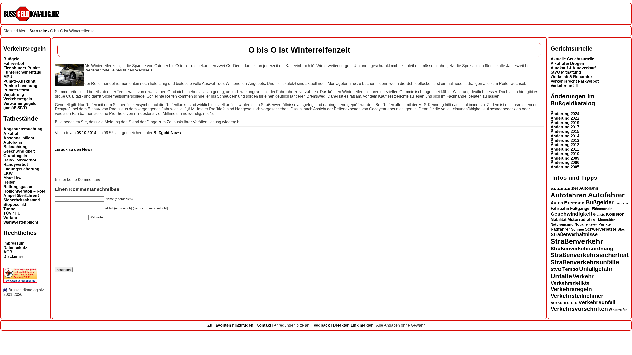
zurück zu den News (74, 149)
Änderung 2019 (565, 123)
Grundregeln (15, 156)
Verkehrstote (564, 302)
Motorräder (606, 220)
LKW (8, 173)
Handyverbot (15, 164)
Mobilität (558, 219)
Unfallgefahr (595, 269)
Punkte (604, 224)
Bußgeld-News (167, 133)
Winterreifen (618, 310)
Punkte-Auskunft (19, 81)
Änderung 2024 (565, 114)
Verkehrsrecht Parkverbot (575, 81)
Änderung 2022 (565, 118)
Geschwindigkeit (19, 151)
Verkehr (583, 276)
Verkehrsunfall (564, 86)
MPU (7, 77)
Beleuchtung (15, 147)
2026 (574, 188)
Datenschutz (15, 248)
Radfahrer (560, 229)
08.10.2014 (87, 133)
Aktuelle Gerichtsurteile (572, 59)
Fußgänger (580, 208)
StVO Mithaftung (566, 72)
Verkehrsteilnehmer (577, 296)
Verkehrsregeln (17, 99)
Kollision (615, 214)
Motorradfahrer (582, 219)
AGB (7, 252)
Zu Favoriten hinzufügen (230, 325)
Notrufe (581, 224)
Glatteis (599, 214)
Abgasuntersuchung (22, 129)
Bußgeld (11, 59)
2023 (560, 188)
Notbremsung (562, 224)
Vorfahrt (11, 218)
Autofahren (569, 195)
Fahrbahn (560, 208)
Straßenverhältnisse (574, 234)
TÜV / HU (11, 213)
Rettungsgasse (17, 187)
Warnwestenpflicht (20, 222)
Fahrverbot (13, 63)
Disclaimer (13, 256)
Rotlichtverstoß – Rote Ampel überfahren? (24, 193)
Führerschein (602, 209)
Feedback (320, 325)
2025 (567, 188)
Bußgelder (600, 202)
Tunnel (9, 209)
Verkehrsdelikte (570, 283)
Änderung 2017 (565, 127)
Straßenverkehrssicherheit (590, 254)
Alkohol (10, 133)
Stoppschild (14, 204)
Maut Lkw (12, 178)
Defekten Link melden (353, 325)
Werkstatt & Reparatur (571, 77)
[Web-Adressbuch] (20, 281)
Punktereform (16, 90)
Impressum (13, 243)
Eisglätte (621, 203)
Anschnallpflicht (18, 138)
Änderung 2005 (565, 167)
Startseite (38, 31)
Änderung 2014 (565, 136)
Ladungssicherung (21, 169)
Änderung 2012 (565, 145)
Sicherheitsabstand (21, 200)
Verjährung (13, 94)
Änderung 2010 (565, 154)
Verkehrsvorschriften (579, 309)
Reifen (9, 182)
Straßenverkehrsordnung (582, 248)
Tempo (570, 269)
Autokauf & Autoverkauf (573, 68)
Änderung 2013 (565, 140)
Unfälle (561, 276)
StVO (556, 269)
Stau (621, 229)
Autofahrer (606, 195)
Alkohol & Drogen (567, 63)
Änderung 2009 (565, 158)
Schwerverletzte (600, 229)
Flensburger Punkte (22, 68)
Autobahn (12, 142)
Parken (593, 224)
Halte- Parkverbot (19, 160)
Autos (557, 202)
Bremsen (574, 202)
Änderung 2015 (565, 131)
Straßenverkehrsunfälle (585, 262)
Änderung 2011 (565, 149)
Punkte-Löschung (20, 86)
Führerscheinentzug (22, 72)
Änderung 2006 (565, 162)
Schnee (577, 229)
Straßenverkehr (577, 241)
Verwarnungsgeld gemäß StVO (20, 105)
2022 (553, 188)
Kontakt (263, 325)
